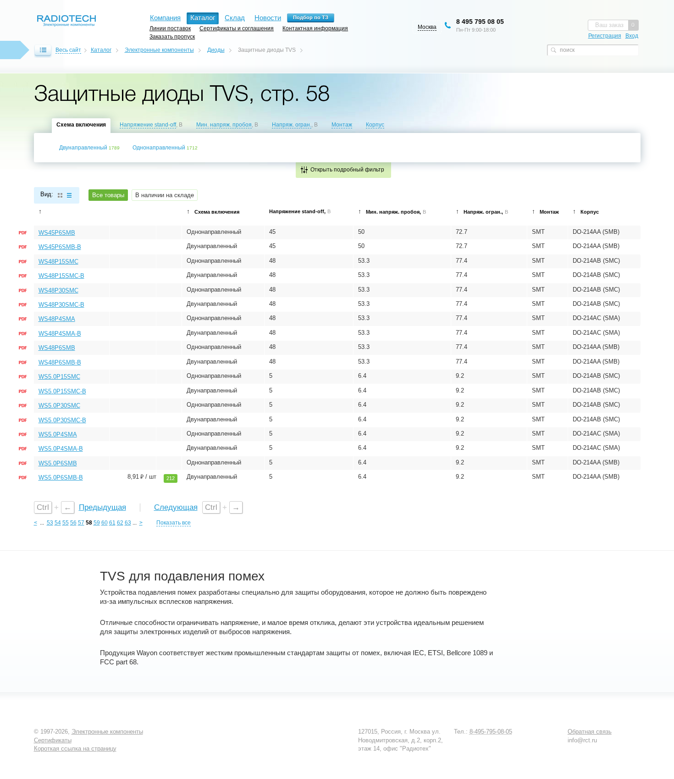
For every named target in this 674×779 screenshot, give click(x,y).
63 (128, 522)
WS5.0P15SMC (59, 376)
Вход (631, 36)
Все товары (108, 195)
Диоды (216, 50)
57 (81, 522)
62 (120, 522)
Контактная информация (315, 28)
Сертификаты (53, 740)
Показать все (173, 522)
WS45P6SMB (57, 232)
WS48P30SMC (58, 290)
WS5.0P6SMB (58, 463)
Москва (427, 27)
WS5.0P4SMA (58, 434)
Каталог (101, 50)
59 (97, 522)
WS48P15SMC (58, 261)
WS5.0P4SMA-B (61, 448)
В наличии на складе (164, 195)
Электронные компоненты (159, 50)
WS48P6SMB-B (60, 362)
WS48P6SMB (57, 347)
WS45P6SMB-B (60, 246)
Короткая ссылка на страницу (75, 748)
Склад (235, 18)
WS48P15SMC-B (61, 275)
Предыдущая (102, 507)
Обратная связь (590, 731)
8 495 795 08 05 (480, 21)
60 (104, 522)
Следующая (176, 507)
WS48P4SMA (57, 318)
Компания (165, 18)
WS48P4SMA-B (60, 333)
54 (58, 522)
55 (65, 522)
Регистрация (604, 36)
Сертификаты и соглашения (236, 28)
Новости (267, 18)
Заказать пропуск (172, 36)
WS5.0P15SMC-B (62, 391)
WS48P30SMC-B (61, 304)
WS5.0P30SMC (59, 405)
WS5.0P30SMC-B (62, 420)
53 (50, 522)
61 (112, 522)
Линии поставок (170, 28)
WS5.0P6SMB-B (61, 477)
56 (73, 522)
